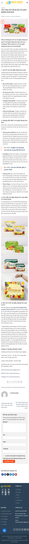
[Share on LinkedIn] (21, 382)
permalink (23, 387)
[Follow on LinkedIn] (13, 474)
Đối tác (17, 494)
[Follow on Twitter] (10, 474)
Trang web (5, 448)
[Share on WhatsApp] (8, 382)
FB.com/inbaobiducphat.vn (13, 376)
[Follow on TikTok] (8, 474)
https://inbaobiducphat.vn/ (13, 373)
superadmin (18, 16)
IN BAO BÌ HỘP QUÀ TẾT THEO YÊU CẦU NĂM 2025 (6, 405)
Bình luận (5, 422)
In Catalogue (5, 519)
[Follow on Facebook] (2, 474)
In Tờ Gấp (4, 521)
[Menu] (2, 2)
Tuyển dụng (19, 500)
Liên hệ (17, 502)
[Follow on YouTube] (16, 474)
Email (4, 441)
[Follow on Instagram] (5, 474)
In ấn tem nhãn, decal (7, 513)
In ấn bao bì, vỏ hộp (6, 511)
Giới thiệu (18, 489)
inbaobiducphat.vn (9, 369)
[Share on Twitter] (13, 382)
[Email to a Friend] (16, 382)
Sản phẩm (18, 492)
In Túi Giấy (4, 524)
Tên (4, 435)
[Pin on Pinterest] (18, 382)
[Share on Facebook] (10, 382)
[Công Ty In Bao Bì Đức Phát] (14, 2)
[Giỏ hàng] (27, 2)
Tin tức (3, 7)
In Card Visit (4, 516)
